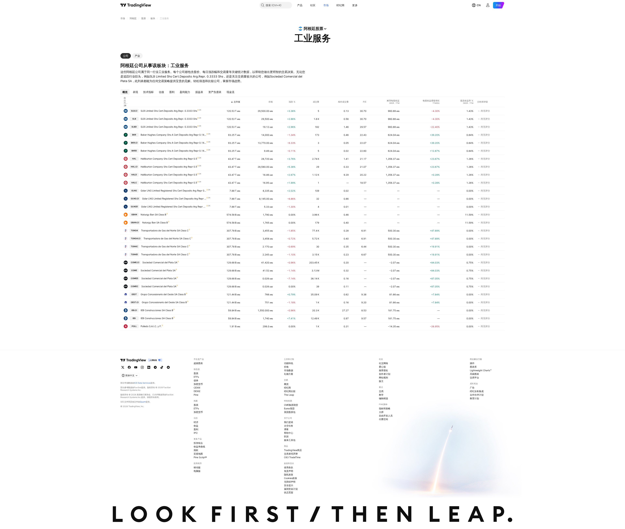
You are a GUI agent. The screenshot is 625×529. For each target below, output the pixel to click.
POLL (134, 326)
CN (479, 5)
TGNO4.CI (135, 238)
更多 (355, 5)
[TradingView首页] (135, 5)
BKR (134, 135)
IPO (196, 432)
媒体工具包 (289, 440)
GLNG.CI (135, 198)
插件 (472, 363)
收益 (196, 425)
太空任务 (288, 425)
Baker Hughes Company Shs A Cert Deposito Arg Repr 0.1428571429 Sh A (173, 134)
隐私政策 (288, 474)
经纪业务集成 (477, 391)
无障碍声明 (289, 481)
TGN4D (134, 254)
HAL (134, 158)
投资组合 (198, 443)
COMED (134, 278)
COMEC (134, 286)
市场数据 (288, 370)
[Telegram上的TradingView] (155, 367)
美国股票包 (289, 412)
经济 (196, 422)
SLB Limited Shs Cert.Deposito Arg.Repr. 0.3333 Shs (169, 110)
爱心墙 (382, 366)
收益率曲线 (199, 446)
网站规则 (383, 377)
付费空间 (383, 419)
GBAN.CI (135, 222)
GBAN (134, 214)
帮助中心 (288, 432)
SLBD (134, 127)
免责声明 (288, 471)
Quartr (143, 402)
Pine (196, 394)
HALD (134, 174)
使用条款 (288, 467)
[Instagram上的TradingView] (142, 367)
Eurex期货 (289, 408)
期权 (196, 450)
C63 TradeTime (292, 457)
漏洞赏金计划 (291, 488)
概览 (286, 384)
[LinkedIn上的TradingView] (148, 367)
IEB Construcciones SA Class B (157, 310)
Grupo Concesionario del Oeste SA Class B (163, 294)
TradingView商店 (293, 450)
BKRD (134, 150)
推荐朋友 (383, 370)
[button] (304, 5)
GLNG (134, 190)
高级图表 (474, 374)
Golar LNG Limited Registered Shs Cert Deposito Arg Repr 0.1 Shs (173, 190)
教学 (381, 394)
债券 (196, 380)
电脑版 (197, 471)
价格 (286, 366)
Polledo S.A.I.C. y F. (151, 326)
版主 (381, 381)
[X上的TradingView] (122, 367)
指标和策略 (384, 408)
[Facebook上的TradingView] (129, 367)
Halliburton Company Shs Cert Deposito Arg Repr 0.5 (169, 158)
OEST (134, 294)
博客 (286, 429)
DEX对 (197, 391)
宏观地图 (198, 453)
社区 (313, 5)
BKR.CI (134, 142)
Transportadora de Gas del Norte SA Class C (164, 230)
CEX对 (197, 387)
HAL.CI (134, 166)
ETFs (196, 376)
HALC (134, 182)
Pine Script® (200, 457)
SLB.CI (134, 111)
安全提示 (288, 485)
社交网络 (383, 363)
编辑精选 (383, 398)
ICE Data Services (142, 383)
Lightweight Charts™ (481, 370)
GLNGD (134, 206)
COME (134, 270)
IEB (134, 318)
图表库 (473, 366)
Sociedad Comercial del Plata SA (159, 262)
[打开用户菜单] (488, 5)
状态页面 (288, 492)
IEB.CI (134, 310)
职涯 (286, 436)
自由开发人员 (386, 415)
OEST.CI (135, 302)
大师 (381, 412)
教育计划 (474, 398)
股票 (196, 373)
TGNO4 (134, 230)
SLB (134, 119)
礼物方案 (288, 374)
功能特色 (288, 363)
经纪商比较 (289, 391)
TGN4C (134, 246)
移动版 (197, 467)
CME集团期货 (291, 404)
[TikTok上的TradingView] (162, 367)
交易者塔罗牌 (291, 453)
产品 (300, 5)
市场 (326, 5)
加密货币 (198, 384)
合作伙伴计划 (477, 394)
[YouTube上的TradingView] (135, 367)
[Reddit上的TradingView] (168, 367)
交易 (381, 391)
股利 (196, 429)
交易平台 (474, 377)
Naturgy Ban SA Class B (153, 214)
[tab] (125, 56)
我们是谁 (288, 422)
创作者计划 (384, 374)
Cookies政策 (290, 478)
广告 (472, 387)
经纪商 (340, 5)
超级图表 (198, 363)
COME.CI (135, 262)
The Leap (289, 394)
